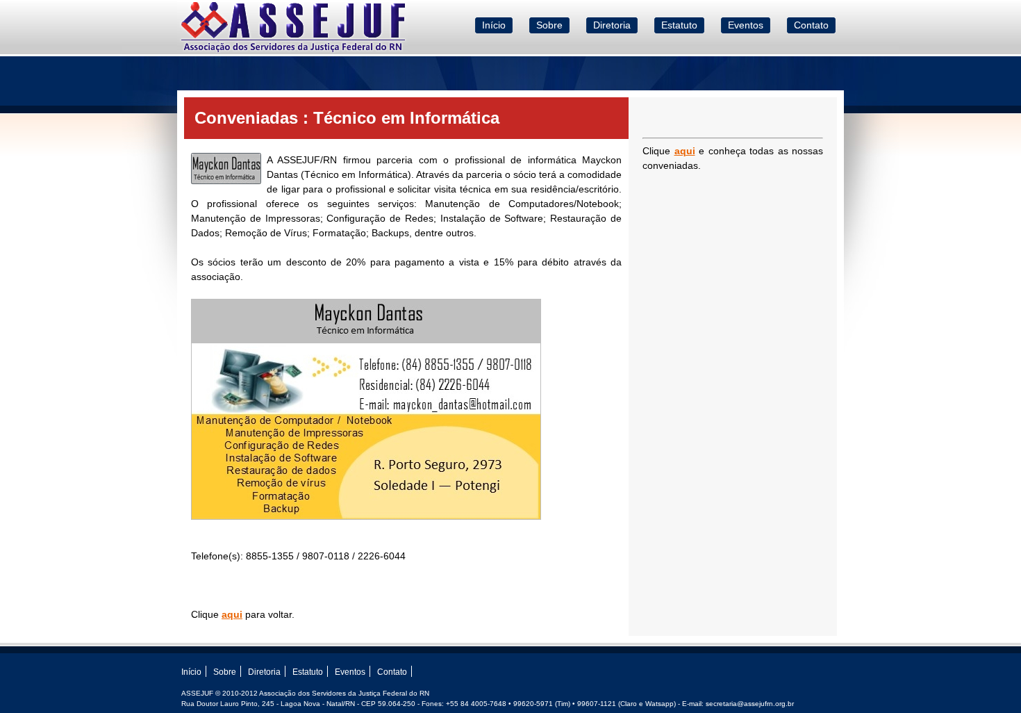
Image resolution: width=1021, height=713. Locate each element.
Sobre (549, 25)
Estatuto (679, 25)
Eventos (745, 25)
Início (494, 25)
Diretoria (612, 25)
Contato (811, 25)
